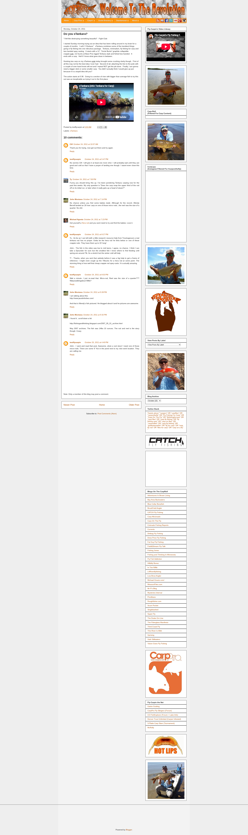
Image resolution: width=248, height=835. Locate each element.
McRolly (151, 728)
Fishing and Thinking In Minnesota (162, 555)
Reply (72, 151)
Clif (71, 144)
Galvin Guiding (154, 706)
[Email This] (98, 127)
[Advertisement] (167, 468)
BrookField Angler (155, 508)
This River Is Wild (155, 631)
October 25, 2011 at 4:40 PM (96, 342)
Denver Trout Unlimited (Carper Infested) (164, 719)
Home (102, 405)
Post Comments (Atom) (107, 414)
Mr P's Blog (152, 588)
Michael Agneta (76, 219)
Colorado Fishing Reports (158, 525)
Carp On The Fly (154, 521)
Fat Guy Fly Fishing (156, 542)
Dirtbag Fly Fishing (155, 534)
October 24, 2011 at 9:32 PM (95, 315)
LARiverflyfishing (154, 572)
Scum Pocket (153, 605)
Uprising (151, 635)
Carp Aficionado (154, 517)
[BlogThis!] (101, 127)
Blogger (129, 830)
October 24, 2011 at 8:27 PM (96, 234)
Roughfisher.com (154, 601)
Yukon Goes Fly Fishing (157, 644)
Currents (151, 529)
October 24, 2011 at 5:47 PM (96, 159)
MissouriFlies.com (155, 584)
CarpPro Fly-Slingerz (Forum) (160, 711)
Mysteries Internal (155, 593)
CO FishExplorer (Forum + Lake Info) (163, 715)
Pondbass (152, 597)
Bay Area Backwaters (156, 500)
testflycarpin (75, 159)
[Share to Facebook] (105, 127)
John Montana (76, 199)
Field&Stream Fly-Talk (156, 546)
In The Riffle (152, 567)
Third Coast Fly (154, 627)
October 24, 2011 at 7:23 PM (96, 219)
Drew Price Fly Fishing (157, 538)
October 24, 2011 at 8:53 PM (96, 275)
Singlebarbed (153, 610)
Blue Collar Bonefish (156, 504)
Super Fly (151, 614)
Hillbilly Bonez (153, 563)
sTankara (74, 131)
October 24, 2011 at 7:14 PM (95, 199)
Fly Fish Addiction (155, 559)
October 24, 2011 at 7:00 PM (84, 179)
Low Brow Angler (154, 576)
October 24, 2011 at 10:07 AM (85, 144)
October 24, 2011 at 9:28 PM (95, 292)
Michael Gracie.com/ (156, 580)
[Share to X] (103, 127)
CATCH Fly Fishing (155, 512)
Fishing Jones (153, 550)
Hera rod (85, 223)
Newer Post (69, 405)
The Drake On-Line (155, 618)
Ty (71, 179)
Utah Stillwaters (154, 639)
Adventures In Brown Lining (159, 495)
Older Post (134, 405)
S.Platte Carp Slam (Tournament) (161, 723)
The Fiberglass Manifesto (158, 622)
